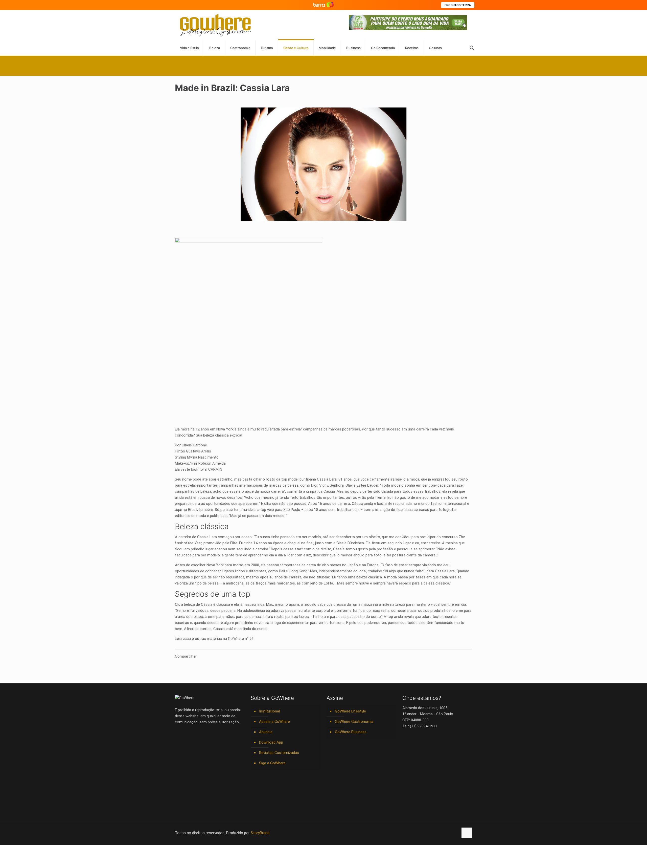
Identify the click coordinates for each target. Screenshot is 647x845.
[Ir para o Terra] (323, 5)
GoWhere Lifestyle (350, 711)
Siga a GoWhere (272, 763)
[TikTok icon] (454, 833)
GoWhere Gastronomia (354, 721)
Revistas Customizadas (279, 752)
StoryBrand (260, 833)
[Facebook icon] (423, 833)
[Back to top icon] (466, 833)
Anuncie (265, 732)
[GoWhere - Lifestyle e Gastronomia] (215, 25)
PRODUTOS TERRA (458, 5)
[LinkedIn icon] (433, 833)
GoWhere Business (350, 732)
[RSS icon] (449, 833)
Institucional (269, 711)
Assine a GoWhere (274, 721)
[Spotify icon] (444, 833)
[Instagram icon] (439, 833)
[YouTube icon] (428, 833)
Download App (271, 742)
